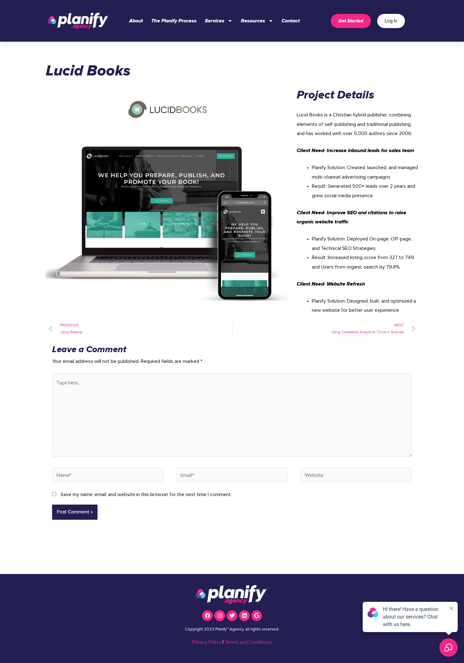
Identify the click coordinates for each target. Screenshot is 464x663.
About (136, 20)
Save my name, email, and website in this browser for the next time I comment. (146, 494)
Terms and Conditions (248, 642)
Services (214, 20)
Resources (253, 20)
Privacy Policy (206, 642)
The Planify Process (174, 20)
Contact (291, 20)
